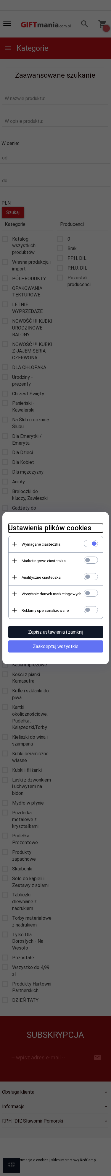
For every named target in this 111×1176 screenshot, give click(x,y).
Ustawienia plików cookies (49, 528)
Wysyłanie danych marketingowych (51, 594)
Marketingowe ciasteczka (44, 561)
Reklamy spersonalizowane (45, 610)
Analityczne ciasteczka (41, 577)
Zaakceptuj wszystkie (55, 646)
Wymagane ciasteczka (41, 544)
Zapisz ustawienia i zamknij (55, 632)
